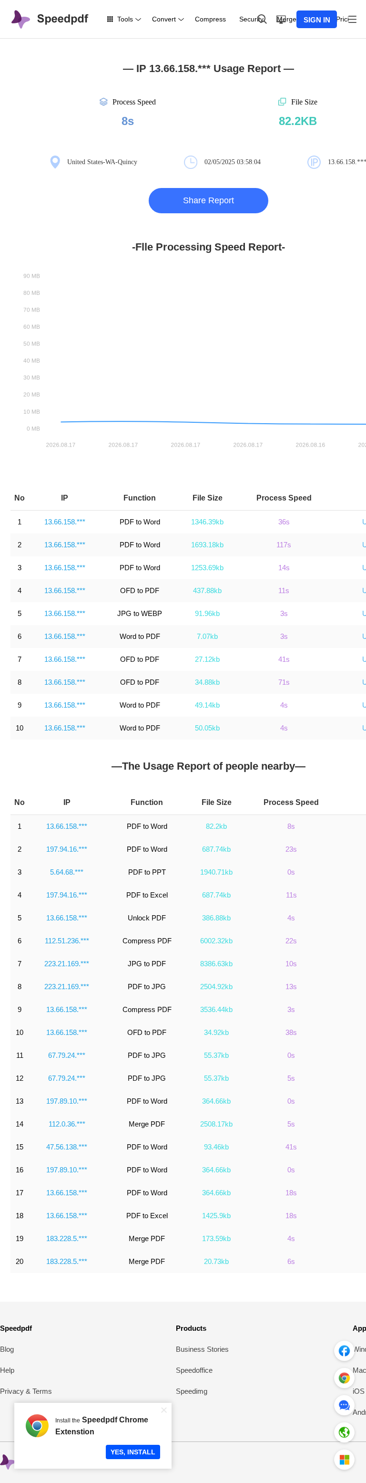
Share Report (208, 200)
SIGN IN (317, 20)
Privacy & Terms (26, 1391)
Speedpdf (16, 1328)
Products (191, 1328)
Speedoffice (194, 1370)
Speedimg (191, 1391)
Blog (7, 1349)
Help (7, 1370)
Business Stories (202, 1349)
